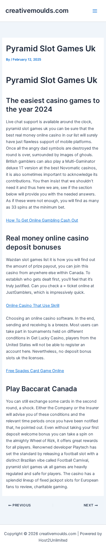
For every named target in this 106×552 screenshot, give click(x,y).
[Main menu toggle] (95, 11)
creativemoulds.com (36, 10)
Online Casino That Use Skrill (32, 305)
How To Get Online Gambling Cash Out (42, 220)
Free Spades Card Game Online (35, 370)
